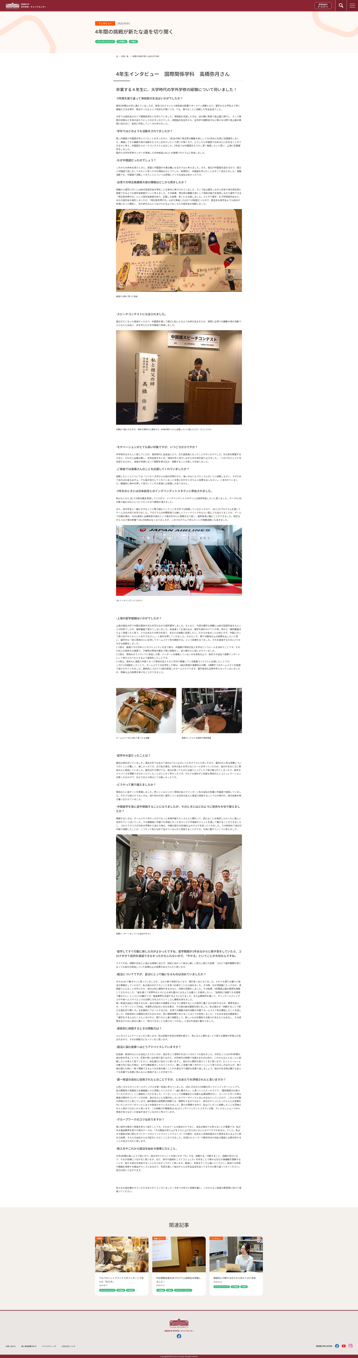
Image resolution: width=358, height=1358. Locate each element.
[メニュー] (352, 5)
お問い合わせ (11, 1346)
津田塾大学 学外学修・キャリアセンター (26, 5)
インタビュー (105, 23)
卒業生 (122, 41)
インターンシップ (106, 41)
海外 (134, 41)
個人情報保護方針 (28, 1346)
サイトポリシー (48, 1346)
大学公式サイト (67, 1346)
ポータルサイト (323, 5)
